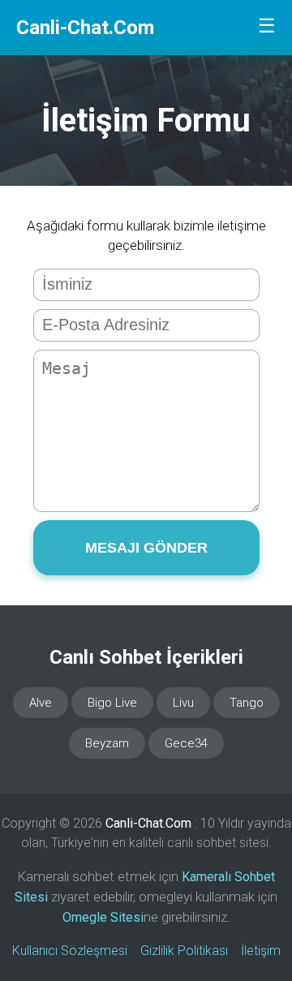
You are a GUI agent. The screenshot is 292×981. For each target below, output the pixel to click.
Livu (183, 702)
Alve (40, 702)
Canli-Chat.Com (85, 27)
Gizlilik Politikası (184, 950)
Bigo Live (112, 702)
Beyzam (107, 743)
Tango (247, 702)
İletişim (261, 950)
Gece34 (186, 743)
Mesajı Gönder (146, 548)
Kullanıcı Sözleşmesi (69, 950)
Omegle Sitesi (103, 917)
